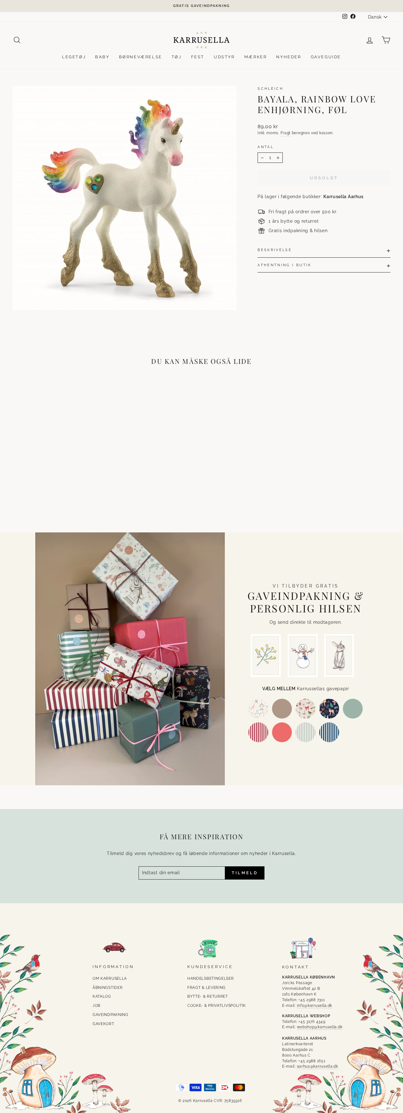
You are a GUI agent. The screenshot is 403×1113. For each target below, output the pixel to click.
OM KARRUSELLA (110, 978)
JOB (96, 1005)
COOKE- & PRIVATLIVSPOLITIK (216, 1005)
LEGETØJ (74, 57)
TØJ (177, 57)
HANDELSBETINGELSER (210, 978)
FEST (197, 57)
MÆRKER (255, 57)
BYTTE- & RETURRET (207, 996)
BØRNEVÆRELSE (140, 57)
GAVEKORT (103, 1024)
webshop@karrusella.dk (320, 1027)
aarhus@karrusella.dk (317, 1066)
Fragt (286, 133)
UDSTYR (224, 57)
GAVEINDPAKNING (110, 1015)
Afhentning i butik (284, 265)
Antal (266, 147)
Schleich (270, 88)
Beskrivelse (275, 250)
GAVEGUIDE (326, 57)
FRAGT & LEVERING (206, 987)
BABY (102, 57)
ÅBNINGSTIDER (107, 987)
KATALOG (102, 996)
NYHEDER (288, 57)
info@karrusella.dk (314, 1005)
